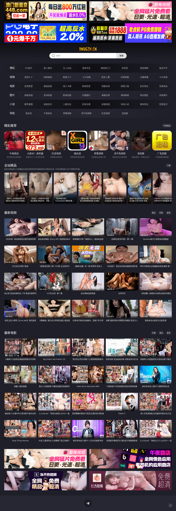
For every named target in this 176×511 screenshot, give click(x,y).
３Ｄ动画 (86, 77)
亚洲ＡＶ (28, 77)
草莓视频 (67, 113)
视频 (12, 77)
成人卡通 (67, 86)
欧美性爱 (86, 86)
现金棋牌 (144, 68)
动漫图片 (86, 95)
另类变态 (163, 86)
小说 (12, 104)
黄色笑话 (144, 104)
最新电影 (10, 333)
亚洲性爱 (28, 86)
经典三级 (125, 86)
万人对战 (67, 68)
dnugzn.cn (88, 49)
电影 (12, 86)
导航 (12, 113)
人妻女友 (67, 104)
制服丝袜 (106, 86)
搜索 (121, 55)
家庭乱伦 (48, 104)
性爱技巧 (163, 104)
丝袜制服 (125, 77)
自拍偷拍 (48, 77)
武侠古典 (86, 104)
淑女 (161, 333)
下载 (168, 165)
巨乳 (161, 212)
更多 (168, 212)
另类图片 (163, 95)
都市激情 (28, 104)
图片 (12, 95)
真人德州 (48, 68)
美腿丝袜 (106, 95)
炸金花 (125, 68)
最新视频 (10, 212)
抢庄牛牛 (163, 68)
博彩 (12, 68)
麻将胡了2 (105, 68)
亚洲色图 (48, 95)
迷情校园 (106, 104)
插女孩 (29, 113)
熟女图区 (144, 95)
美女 (154, 212)
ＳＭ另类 (163, 77)
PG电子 (28, 68)
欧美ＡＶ (67, 77)
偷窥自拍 (28, 95)
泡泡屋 (125, 113)
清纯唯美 (125, 95)
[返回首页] (170, 505)
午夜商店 (48, 113)
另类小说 (125, 104)
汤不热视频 (86, 113)
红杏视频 (106, 113)
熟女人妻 (106, 77)
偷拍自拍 (48, 86)
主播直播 (144, 77)
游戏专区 (86, 68)
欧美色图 (67, 95)
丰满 (154, 333)
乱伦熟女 (144, 86)
